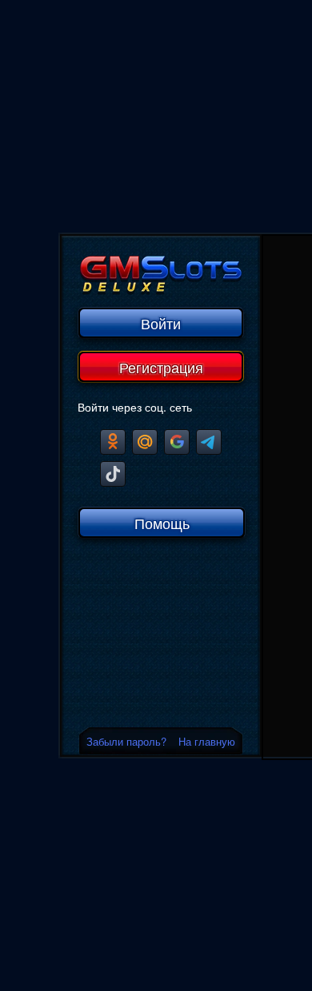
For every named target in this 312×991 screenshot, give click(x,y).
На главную (206, 741)
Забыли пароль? (126, 741)
